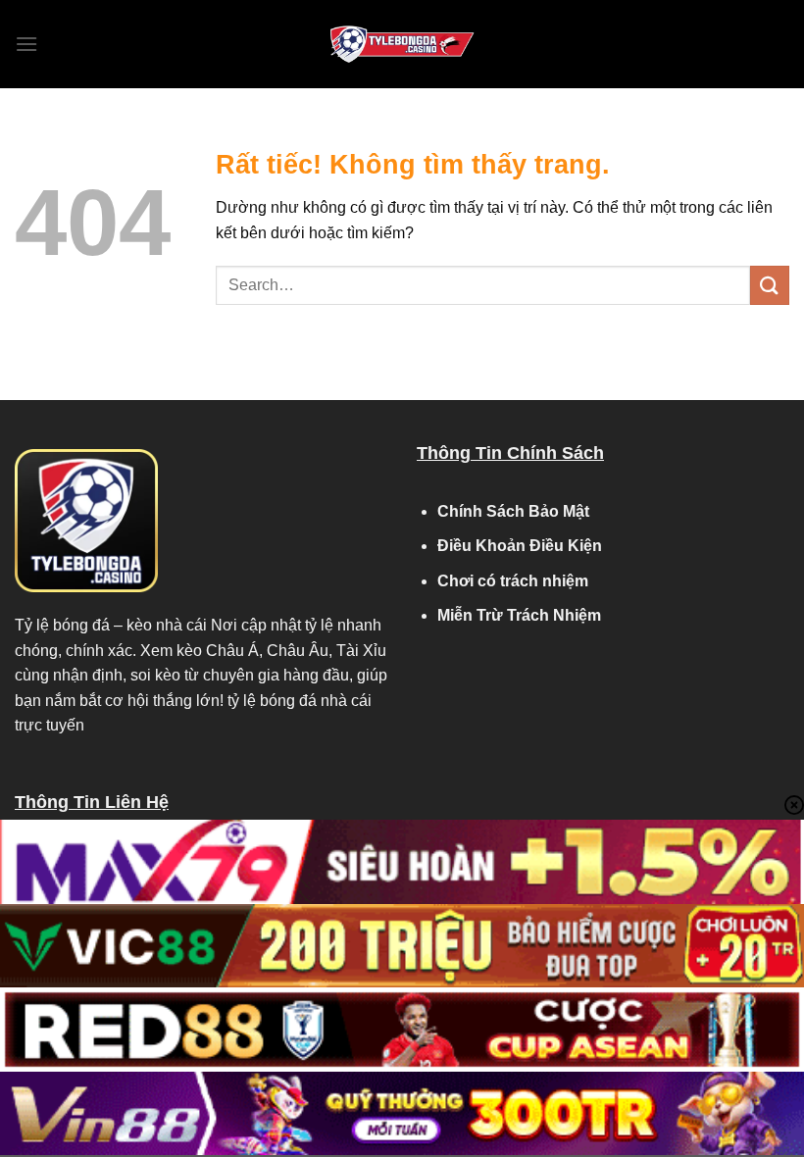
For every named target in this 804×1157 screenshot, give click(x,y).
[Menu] (26, 44)
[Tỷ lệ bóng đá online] (402, 44)
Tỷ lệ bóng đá (62, 625)
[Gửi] (769, 285)
